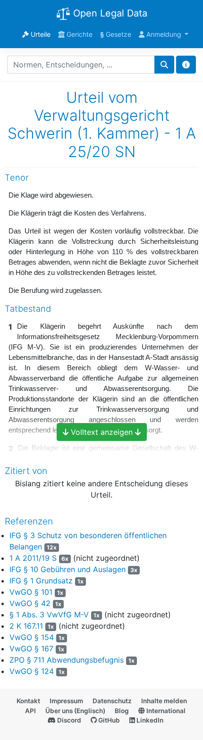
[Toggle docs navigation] (186, 65)
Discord (68, 720)
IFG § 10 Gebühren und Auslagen (67, 569)
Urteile (40, 34)
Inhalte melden (164, 701)
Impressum (66, 701)
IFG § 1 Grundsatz (41, 580)
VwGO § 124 (31, 671)
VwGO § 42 (30, 603)
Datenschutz (112, 701)
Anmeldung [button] (163, 34)
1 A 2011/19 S (33, 558)
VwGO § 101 (30, 592)
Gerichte (79, 34)
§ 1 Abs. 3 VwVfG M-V (49, 614)
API (30, 711)
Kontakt (28, 701)
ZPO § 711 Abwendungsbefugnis (66, 660)
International (165, 711)
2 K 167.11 (26, 626)
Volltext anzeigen (101, 432)
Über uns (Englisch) (75, 711)
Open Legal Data (108, 13)
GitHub (108, 720)
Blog (122, 711)
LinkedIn (149, 720)
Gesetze (115, 34)
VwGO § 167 (31, 648)
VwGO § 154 (31, 637)
